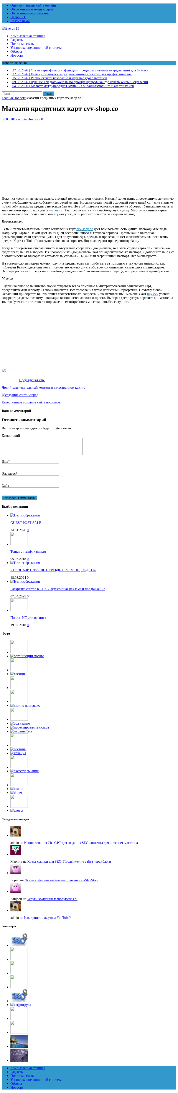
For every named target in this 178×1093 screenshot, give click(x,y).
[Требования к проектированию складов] (29, 727)
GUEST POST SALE (25, 523)
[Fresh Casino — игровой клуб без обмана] (25, 705)
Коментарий (11, 435)
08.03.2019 (9, 119)
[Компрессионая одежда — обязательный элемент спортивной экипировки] (19, 652)
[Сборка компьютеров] (19, 767)
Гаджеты (16, 40)
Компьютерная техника (27, 36)
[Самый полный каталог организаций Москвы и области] (27, 656)
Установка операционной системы (36, 47)
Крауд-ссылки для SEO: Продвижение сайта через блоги (69, 861)
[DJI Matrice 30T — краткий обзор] (19, 785)
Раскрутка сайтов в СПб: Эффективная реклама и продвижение (57, 589)
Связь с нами (20, 21)
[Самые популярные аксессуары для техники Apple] (24, 771)
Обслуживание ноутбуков (29, 13)
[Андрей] (15, 891)
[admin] (15, 835)
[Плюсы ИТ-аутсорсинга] (19, 610)
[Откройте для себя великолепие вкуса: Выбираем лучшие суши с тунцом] (19, 719)
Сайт (5, 485)
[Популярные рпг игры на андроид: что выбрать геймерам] (19, 973)
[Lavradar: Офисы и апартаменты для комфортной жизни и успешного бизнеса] (19, 959)
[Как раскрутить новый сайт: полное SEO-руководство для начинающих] (19, 945)
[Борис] (15, 873)
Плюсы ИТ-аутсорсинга (28, 617)
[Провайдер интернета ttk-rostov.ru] (18, 749)
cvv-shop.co (84, 229)
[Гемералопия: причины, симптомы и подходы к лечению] (19, 1018)
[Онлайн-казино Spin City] (16, 810)
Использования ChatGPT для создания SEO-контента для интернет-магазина (81, 843)
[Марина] (15, 854)
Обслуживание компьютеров (31, 9)
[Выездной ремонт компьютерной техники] (19, 701)
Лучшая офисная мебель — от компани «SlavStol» (61, 880)
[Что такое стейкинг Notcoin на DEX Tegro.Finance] (19, 1060)
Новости (16, 55)
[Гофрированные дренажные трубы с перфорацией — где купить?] (20, 1005)
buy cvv (152, 294)
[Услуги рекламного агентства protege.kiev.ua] (16, 789)
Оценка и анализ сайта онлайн (33, 5)
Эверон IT (18, 17)
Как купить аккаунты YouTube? (47, 917)
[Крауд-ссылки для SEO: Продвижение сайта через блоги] (19, 1001)
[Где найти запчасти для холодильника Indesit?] (19, 688)
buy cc (58, 210)
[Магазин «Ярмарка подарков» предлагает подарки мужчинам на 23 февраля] (19, 745)
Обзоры (16, 51)
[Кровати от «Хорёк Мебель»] (19, 670)
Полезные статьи (23, 44)
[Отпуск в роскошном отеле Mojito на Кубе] (19, 1046)
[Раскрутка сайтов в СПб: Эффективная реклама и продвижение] (25, 581)
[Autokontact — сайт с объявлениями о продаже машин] (21, 731)
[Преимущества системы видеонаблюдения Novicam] (19, 987)
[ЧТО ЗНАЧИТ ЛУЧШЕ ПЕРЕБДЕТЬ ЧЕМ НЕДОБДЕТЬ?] (25, 563)
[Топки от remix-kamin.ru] (19, 544)
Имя (5, 461)
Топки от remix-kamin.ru (28, 551)
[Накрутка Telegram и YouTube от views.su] (19, 1032)
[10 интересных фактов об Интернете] (18, 674)
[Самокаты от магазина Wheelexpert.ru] (19, 806)
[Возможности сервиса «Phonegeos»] (18, 753)
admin (22, 119)
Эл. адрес (9, 473)
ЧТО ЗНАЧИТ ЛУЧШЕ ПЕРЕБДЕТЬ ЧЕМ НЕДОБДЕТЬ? (53, 570)
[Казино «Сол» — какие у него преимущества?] (20, 723)
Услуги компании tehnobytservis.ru (52, 899)
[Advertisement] (89, 162)
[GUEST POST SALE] (25, 515)
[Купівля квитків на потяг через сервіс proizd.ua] (16, 792)
